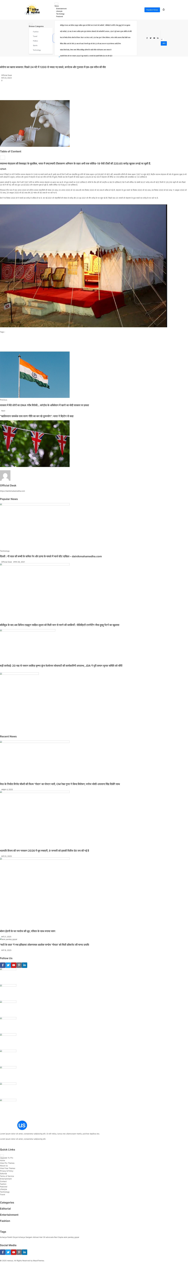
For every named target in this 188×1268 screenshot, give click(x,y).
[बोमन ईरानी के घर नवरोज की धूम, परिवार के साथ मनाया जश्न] (94, 892)
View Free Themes (7, 1168)
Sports (35, 45)
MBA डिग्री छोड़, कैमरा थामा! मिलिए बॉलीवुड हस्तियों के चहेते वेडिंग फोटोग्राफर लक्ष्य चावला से (85, 50)
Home (2, 1160)
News (57, 6)
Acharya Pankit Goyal (9, 1237)
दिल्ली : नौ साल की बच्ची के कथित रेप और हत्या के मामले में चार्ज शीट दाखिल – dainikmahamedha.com (51, 556)
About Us (4, 1166)
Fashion (36, 32)
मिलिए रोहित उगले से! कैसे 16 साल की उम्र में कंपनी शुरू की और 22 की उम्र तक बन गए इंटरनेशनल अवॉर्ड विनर (90, 43)
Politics (35, 41)
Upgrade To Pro (6, 1158)
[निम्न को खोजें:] (162, 39)
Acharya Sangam (25, 1237)
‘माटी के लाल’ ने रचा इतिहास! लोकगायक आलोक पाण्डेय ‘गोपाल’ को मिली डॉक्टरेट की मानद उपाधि (44, 944)
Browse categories (36, 26)
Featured (59, 16)
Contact (3, 1181)
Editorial (3, 1173)
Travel (35, 36)
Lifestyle (59, 11)
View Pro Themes (7, 1163)
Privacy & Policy (6, 1171)
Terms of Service (7, 1176)
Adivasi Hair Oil (39, 1237)
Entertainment (61, 9)
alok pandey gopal (71, 1237)
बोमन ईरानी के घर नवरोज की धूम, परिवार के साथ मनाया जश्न (27, 931)
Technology (60, 14)
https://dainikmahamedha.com (12, 491)
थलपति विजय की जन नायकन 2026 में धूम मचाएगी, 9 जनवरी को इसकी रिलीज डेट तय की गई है (86, 56)
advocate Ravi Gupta (55, 1237)
